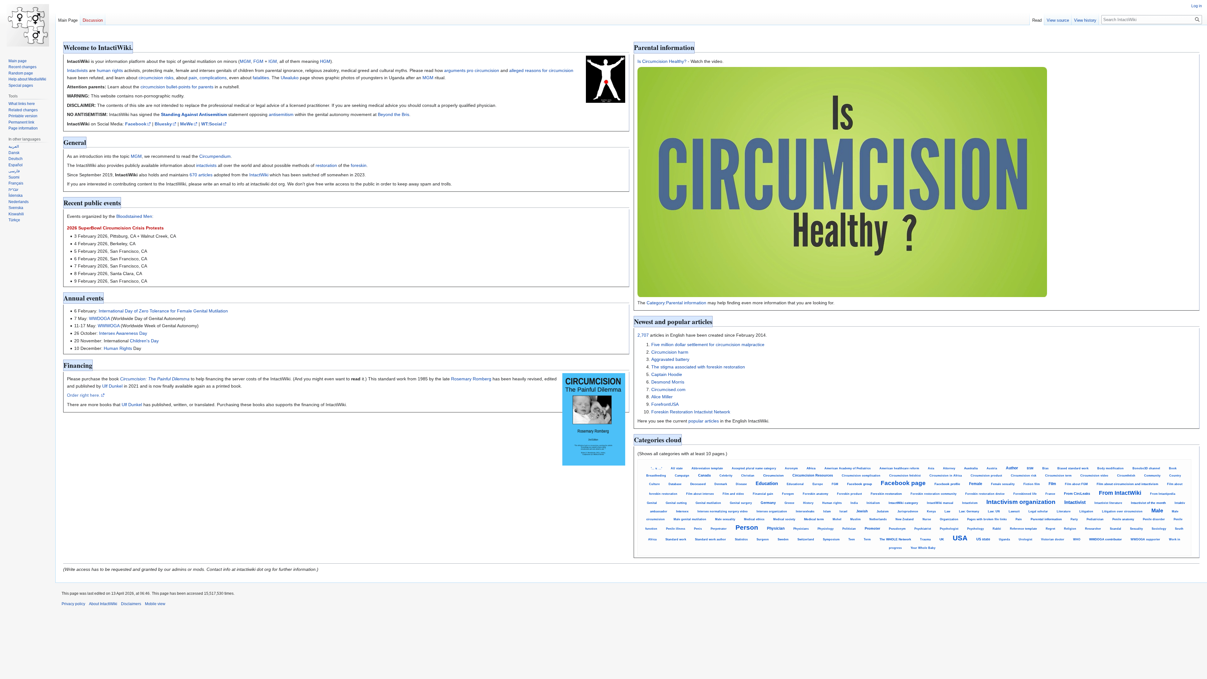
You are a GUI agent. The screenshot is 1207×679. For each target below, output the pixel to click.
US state (983, 539)
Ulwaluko (290, 77)
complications (213, 77)
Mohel (837, 519)
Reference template (1023, 528)
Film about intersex (700, 493)
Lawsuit (1014, 511)
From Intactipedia (1162, 493)
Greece (789, 503)
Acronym (791, 468)
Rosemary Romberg (471, 378)
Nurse (927, 519)
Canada (704, 475)
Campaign (682, 475)
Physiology (826, 528)
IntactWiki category (903, 503)
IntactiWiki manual (940, 503)
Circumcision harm (669, 352)
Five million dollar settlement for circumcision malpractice (707, 344)
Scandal (1115, 528)
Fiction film (1031, 484)
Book (1173, 468)
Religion (1070, 528)
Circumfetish (1126, 475)
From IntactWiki (1120, 492)
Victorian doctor (1052, 539)
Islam (827, 511)
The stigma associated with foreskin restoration (698, 366)
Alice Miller (662, 396)
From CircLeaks (1077, 493)
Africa (811, 468)
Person (747, 527)
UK (942, 539)
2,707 (643, 335)
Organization (949, 519)
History (808, 503)
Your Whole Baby (923, 547)
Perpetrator (719, 528)
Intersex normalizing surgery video (722, 511)
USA (960, 538)
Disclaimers (131, 604)
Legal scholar (1038, 511)
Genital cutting (676, 503)
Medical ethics (754, 519)
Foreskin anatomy (815, 493)
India (854, 503)
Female (975, 484)
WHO (1076, 539)
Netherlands (878, 519)
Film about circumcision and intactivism (1127, 484)
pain (193, 77)
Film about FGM (1076, 484)
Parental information (1046, 519)
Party (1074, 519)
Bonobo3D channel (1146, 468)
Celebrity (725, 475)
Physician (776, 528)
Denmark (720, 484)
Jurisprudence (907, 511)
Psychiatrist (922, 528)
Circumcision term (1058, 475)
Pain (1019, 519)
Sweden (783, 539)
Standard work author (710, 539)
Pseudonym (897, 528)
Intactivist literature (1108, 503)
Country (1175, 475)
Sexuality (1136, 528)
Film (1052, 484)
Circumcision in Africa (945, 475)
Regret (1050, 528)
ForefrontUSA (665, 404)
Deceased (698, 484)
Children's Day (144, 340)
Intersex (682, 511)
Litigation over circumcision (1122, 511)
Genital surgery (741, 503)
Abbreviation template (707, 468)
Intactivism (970, 503)
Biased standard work (1073, 468)
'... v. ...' (656, 468)
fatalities (261, 77)
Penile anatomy (1123, 519)
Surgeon (763, 539)
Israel (843, 511)
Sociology (1159, 528)
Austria (992, 468)
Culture (654, 484)
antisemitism (281, 114)
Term (867, 539)
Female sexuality (1003, 484)
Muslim (855, 519)
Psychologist (949, 528)
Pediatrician (1095, 519)
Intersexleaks (805, 511)
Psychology (975, 528)
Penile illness (675, 528)
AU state (677, 468)
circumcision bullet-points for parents (177, 86)
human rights (110, 70)
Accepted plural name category (754, 468)
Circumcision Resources (812, 475)
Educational (795, 484)
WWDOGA (99, 318)
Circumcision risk (1023, 475)
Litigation (1086, 511)
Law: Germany (969, 511)
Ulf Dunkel (112, 386)
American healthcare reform (899, 468)
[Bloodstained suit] (605, 78)
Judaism (883, 511)
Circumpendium (215, 156)
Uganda (1004, 539)
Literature (1064, 511)
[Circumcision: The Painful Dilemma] (593, 419)
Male (1157, 511)
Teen (851, 539)
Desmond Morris (667, 381)
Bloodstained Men (134, 216)
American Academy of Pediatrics (847, 468)
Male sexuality (725, 519)
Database (675, 484)
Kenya (931, 511)
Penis (698, 528)
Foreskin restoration (886, 493)
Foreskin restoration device (985, 493)
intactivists (206, 165)
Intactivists (77, 70)
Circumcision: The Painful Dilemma (155, 378)
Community (1152, 475)
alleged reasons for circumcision (541, 70)
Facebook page (903, 483)
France (1050, 493)
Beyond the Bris (393, 114)
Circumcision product (986, 475)
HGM (325, 61)
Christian (747, 475)
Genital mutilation (708, 503)
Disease (741, 484)
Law (947, 511)
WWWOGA (108, 325)
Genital (652, 503)
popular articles (703, 420)
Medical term (814, 519)
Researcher (1093, 528)
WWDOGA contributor (1105, 539)
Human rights (832, 503)
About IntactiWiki (103, 604)
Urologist (1025, 539)
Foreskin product (849, 493)
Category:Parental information (676, 302)
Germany (768, 503)
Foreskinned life (1025, 493)
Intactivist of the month (1148, 503)
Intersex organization (772, 511)
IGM (272, 61)
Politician (849, 528)
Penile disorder (1154, 519)
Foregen (788, 493)
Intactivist (1075, 502)
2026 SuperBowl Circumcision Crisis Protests (115, 227)
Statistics (741, 539)
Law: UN (994, 511)
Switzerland (805, 539)
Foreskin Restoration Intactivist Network (690, 411)
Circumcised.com (668, 389)
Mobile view (155, 604)
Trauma (925, 539)
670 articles (201, 174)
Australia (971, 468)
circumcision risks (156, 77)
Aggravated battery (670, 359)
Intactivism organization (1020, 502)
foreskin (359, 165)
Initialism (873, 503)
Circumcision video (1094, 475)
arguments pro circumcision (471, 70)
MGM (245, 61)
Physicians (801, 528)
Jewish (862, 511)
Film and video (733, 493)
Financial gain (763, 493)
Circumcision (773, 475)
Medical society (784, 519)
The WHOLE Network (895, 539)
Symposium (831, 539)
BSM (1030, 468)
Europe (818, 484)
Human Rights (118, 348)
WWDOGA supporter (1145, 539)
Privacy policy (73, 604)
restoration (326, 165)
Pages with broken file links (987, 519)
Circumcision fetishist (905, 475)
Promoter (872, 528)
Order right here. (83, 395)
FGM (258, 61)
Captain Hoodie (666, 374)
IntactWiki (258, 174)
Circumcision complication (861, 475)
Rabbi (997, 528)
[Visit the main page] (28, 25)
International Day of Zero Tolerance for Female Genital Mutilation (163, 310)
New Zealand (905, 519)
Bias (1045, 468)
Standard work (675, 539)
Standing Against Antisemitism (194, 114)
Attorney (949, 468)
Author (1012, 468)
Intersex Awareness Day (123, 333)
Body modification (1110, 468)
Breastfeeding (656, 475)
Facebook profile (947, 484)
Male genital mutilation (690, 519)
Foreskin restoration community (933, 493)
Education (767, 483)
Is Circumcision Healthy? (661, 61)
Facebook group (859, 484)
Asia (931, 468)
